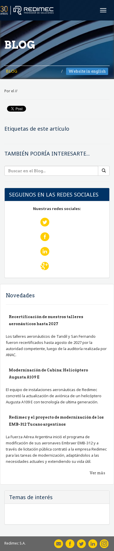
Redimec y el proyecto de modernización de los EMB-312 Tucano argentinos (56, 421)
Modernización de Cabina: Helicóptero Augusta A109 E (48, 373)
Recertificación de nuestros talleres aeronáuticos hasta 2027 (46, 320)
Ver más (97, 473)
